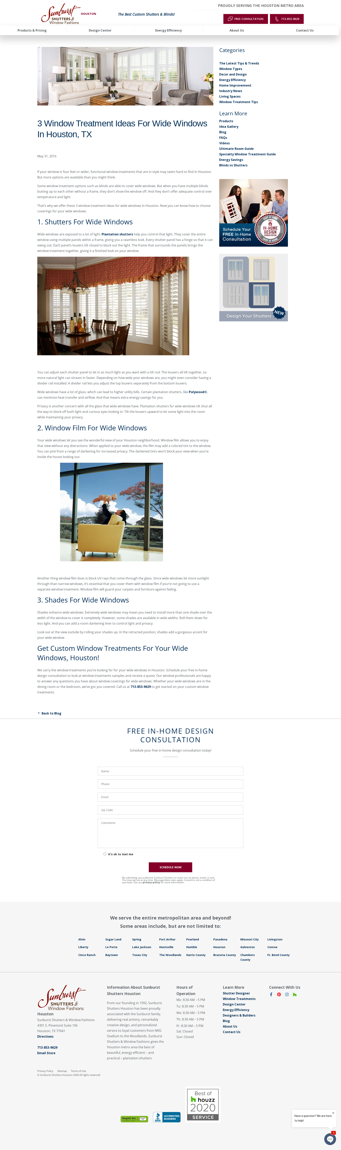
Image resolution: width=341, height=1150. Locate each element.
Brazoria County (224, 955)
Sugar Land (113, 939)
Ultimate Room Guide (236, 148)
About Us (230, 1026)
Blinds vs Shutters (233, 165)
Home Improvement (235, 85)
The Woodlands (170, 955)
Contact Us (231, 1032)
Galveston (247, 947)
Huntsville (166, 947)
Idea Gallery (228, 126)
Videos (224, 143)
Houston (219, 947)
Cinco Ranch (87, 955)
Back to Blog (51, 713)
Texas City (139, 955)
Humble (191, 947)
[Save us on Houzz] (295, 995)
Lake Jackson (141, 947)
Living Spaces (230, 96)
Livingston (274, 939)
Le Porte (111, 947)
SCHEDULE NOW (171, 867)
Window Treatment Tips (238, 102)
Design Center (234, 1004)
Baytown (111, 955)
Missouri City (249, 939)
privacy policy (151, 882)
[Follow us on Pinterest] (279, 995)
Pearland (192, 939)
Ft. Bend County (278, 955)
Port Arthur (167, 939)
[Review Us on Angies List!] (134, 1119)
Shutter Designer (236, 993)
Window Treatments (239, 999)
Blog (222, 132)
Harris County (196, 955)
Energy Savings (231, 160)
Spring (136, 939)
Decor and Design (233, 74)
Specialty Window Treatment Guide (247, 154)
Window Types (230, 69)
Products (226, 121)
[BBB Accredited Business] (167, 1117)
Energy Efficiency (232, 80)
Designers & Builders (239, 1015)
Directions (45, 1036)
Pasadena (220, 939)
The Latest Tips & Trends (239, 63)
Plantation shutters (117, 234)
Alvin (81, 939)
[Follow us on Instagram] (287, 995)
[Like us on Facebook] (271, 995)
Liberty (83, 947)
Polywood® (198, 392)
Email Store (46, 1053)
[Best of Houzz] (202, 1104)
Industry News (230, 91)
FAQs (223, 137)
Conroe (272, 947)
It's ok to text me (120, 854)
